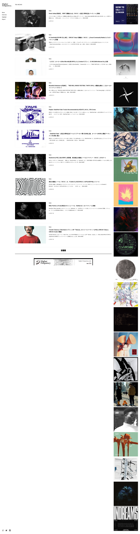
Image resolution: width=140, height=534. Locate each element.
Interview (4, 14)
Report (4, 19)
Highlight (4, 17)
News (3, 12)
